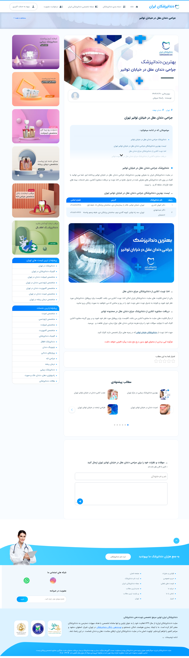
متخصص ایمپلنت (47, 324)
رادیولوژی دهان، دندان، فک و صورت (40, 375)
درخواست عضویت (51, 6)
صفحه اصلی (134, 573)
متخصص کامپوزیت (47, 330)
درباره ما (171, 588)
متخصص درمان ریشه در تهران (42, 299)
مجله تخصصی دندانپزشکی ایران (81, 6)
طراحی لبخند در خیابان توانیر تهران (91, 407)
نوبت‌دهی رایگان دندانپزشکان (109, 627)
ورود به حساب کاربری (21, 6)
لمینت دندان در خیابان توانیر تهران (144, 407)
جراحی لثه (50, 358)
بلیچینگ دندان (49, 347)
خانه (132, 6)
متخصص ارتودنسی (47, 319)
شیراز (172, 598)
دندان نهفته (157, 110)
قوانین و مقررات (168, 573)
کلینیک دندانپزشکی (47, 336)
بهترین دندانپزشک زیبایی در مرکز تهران (142, 392)
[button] (72, 410)
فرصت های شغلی (167, 583)
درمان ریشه (50, 364)
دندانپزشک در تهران (47, 265)
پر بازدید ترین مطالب (131, 593)
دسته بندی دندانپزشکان (112, 6)
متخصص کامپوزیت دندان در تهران (40, 288)
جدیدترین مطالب (132, 588)
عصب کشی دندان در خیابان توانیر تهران (89, 392)
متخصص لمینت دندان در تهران (42, 294)
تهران (168, 110)
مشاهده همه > (19, 18)
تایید (22, 599)
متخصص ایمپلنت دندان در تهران (41, 277)
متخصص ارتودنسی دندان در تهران (40, 282)
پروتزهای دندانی (48, 353)
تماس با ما (170, 593)
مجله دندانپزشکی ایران (130, 583)
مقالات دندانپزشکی (47, 381)
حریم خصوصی (168, 578)
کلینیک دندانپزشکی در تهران (43, 271)
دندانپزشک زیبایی (47, 369)
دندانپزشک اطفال (48, 341)
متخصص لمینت (48, 313)
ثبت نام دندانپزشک (132, 578)
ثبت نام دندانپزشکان (118, 556)
